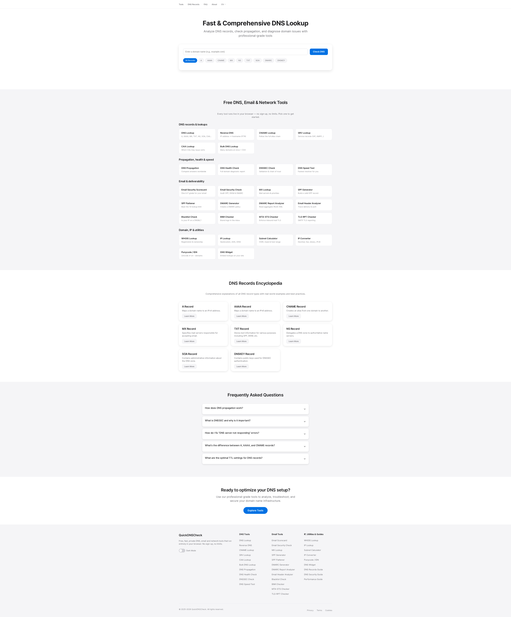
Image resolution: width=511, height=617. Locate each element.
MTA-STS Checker (280, 589)
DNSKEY (281, 60)
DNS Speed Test (247, 584)
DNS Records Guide (313, 569)
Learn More (189, 316)
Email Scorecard (279, 540)
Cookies (328, 610)
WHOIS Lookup (311, 540)
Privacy (310, 610)
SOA (257, 60)
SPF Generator (279, 555)
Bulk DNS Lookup (247, 564)
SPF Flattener (278, 560)
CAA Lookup (245, 560)
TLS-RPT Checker (280, 594)
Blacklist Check (279, 579)
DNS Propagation (247, 569)
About (214, 4)
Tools (181, 4)
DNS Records (193, 4)
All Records (190, 60)
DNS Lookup (245, 540)
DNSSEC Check (246, 579)
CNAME (221, 60)
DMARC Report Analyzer (283, 569)
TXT (248, 60)
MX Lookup (277, 550)
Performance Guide (313, 579)
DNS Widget (310, 564)
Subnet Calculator (312, 550)
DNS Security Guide (313, 574)
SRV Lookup (245, 555)
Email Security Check (282, 545)
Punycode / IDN (311, 560)
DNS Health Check (248, 574)
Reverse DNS (245, 545)
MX (231, 60)
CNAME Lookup (246, 550)
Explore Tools (255, 510)
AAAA (209, 60)
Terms (319, 610)
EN (222, 4)
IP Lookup (308, 545)
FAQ (205, 4)
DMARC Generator (280, 564)
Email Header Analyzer (282, 574)
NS (239, 60)
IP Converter (310, 555)
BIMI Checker (278, 584)
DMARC (268, 60)
